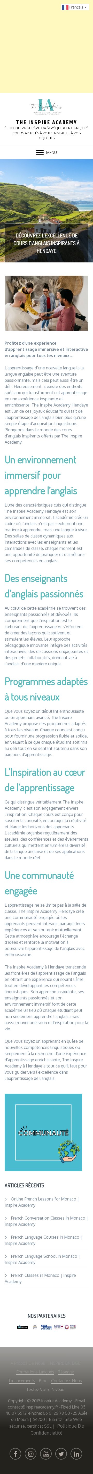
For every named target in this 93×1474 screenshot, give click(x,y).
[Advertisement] (46, 46)
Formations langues (35, 1371)
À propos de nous (28, 1363)
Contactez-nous (66, 1380)
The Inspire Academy (46, 122)
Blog (43, 1380)
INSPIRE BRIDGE (64, 1363)
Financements (22, 1380)
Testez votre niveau (45, 1389)
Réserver (66, 1371)
